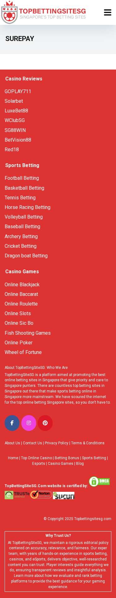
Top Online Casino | (37, 458)
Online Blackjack (22, 285)
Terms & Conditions (88, 443)
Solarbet (14, 101)
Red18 (12, 149)
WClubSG (15, 120)
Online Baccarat (21, 294)
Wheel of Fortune (23, 352)
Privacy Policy (56, 443)
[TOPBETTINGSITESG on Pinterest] (45, 423)
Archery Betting (21, 236)
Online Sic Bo (19, 323)
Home (13, 458)
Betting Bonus (67, 458)
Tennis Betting (20, 198)
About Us (12, 443)
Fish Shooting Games (28, 333)
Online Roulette (21, 304)
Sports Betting (94, 458)
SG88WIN (16, 130)
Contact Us (32, 443)
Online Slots (18, 313)
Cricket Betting (21, 246)
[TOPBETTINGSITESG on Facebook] (12, 423)
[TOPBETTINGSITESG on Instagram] (28, 423)
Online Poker (18, 343)
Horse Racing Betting (27, 207)
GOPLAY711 (18, 91)
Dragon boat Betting (26, 256)
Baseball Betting (22, 226)
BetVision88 (18, 140)
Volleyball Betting (24, 217)
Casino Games (60, 463)
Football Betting (22, 178)
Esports (38, 463)
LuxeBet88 (16, 111)
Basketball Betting (24, 188)
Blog (80, 463)
